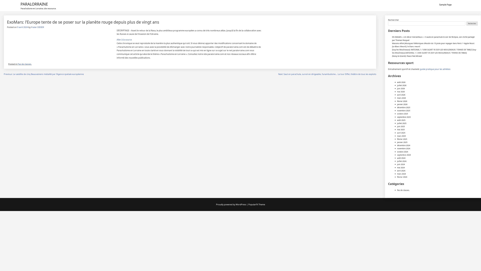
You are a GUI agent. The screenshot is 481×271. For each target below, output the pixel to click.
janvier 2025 (402, 142)
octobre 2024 (402, 152)
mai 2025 (401, 129)
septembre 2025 (404, 117)
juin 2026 (401, 88)
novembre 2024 (403, 148)
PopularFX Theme (256, 204)
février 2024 (402, 177)
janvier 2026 (402, 104)
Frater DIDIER (37, 27)
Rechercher (393, 20)
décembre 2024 (403, 145)
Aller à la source (124, 39)
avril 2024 (401, 171)
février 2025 (402, 139)
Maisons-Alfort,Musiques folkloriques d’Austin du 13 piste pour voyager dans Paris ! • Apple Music (433, 43)
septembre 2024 (404, 155)
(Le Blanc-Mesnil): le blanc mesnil (406, 46)
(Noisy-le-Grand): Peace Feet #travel (407, 56)
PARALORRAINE (34, 4)
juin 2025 (401, 126)
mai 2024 (401, 167)
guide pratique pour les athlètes (435, 69)
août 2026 (401, 82)
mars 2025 (401, 136)
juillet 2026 (401, 85)
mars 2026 (401, 98)
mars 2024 (401, 174)
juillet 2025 (401, 123)
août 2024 (401, 158)
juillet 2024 (401, 161)
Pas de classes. (25, 64)
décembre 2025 (403, 107)
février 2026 (402, 101)
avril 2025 (401, 133)
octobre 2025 (402, 114)
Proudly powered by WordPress (231, 204)
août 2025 (401, 120)
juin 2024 (401, 164)
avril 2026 (401, 95)
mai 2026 (401, 91)
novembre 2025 (403, 110)
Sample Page (445, 4)
